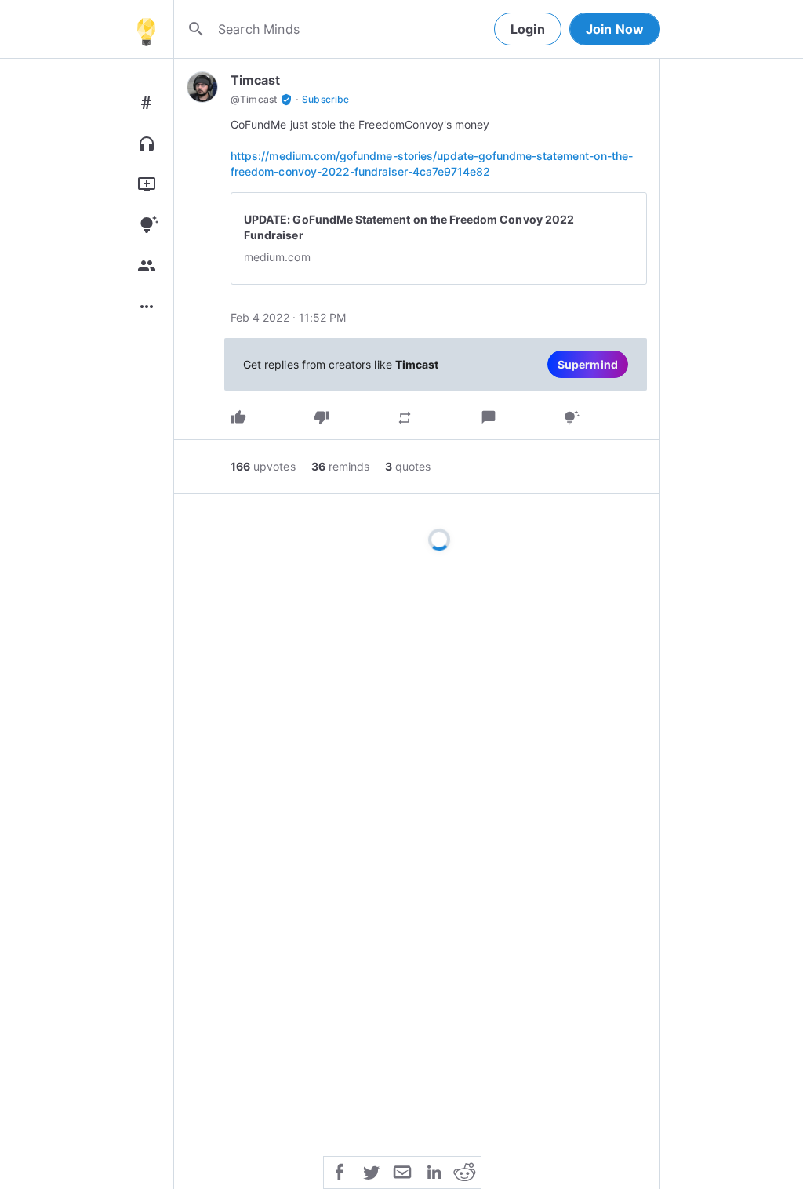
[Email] (402, 1171)
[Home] (145, 29)
